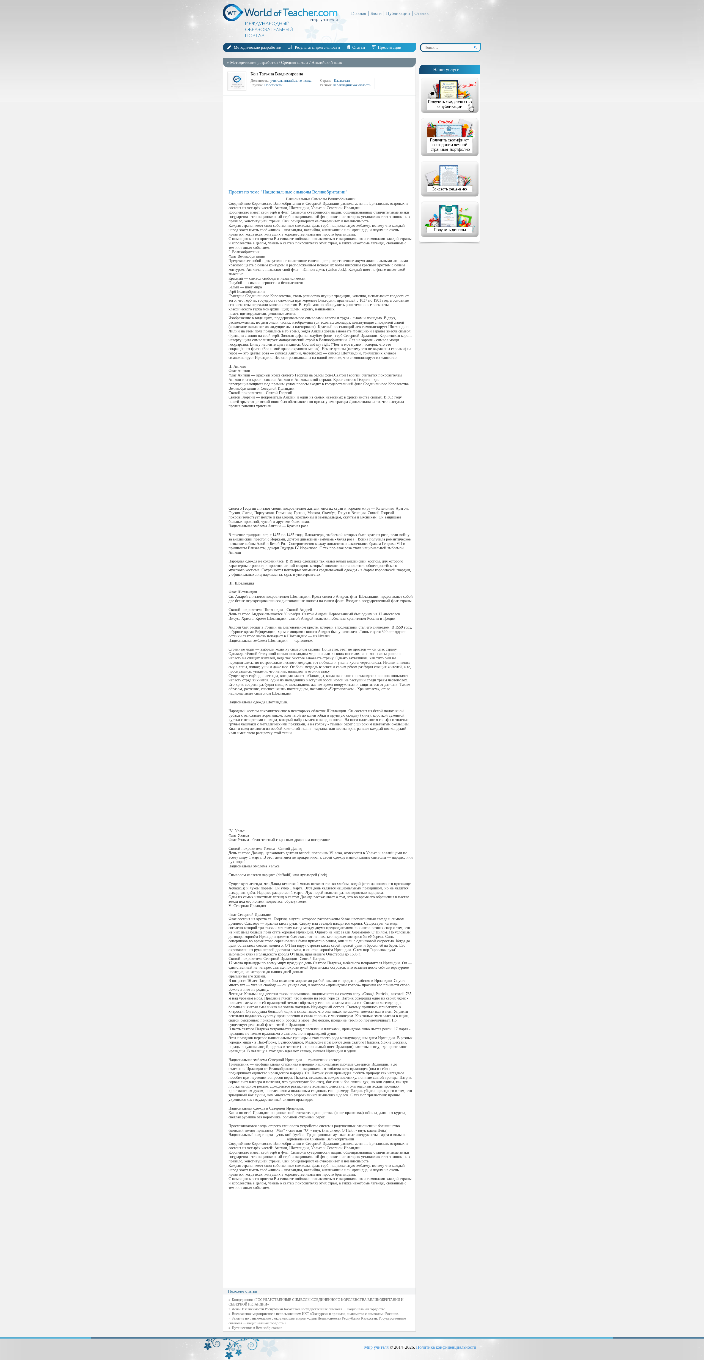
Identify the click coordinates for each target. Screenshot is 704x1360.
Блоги (376, 13)
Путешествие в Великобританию (257, 1328)
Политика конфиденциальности (446, 1347)
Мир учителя (376, 1347)
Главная (358, 13)
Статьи (358, 47)
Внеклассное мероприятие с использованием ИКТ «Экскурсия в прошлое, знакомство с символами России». (315, 1314)
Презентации (389, 47)
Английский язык (327, 62)
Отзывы (422, 13)
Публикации (398, 13)
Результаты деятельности (317, 47)
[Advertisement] (321, 142)
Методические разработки (257, 47)
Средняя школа (294, 62)
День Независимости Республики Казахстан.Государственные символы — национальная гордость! (308, 1309)
